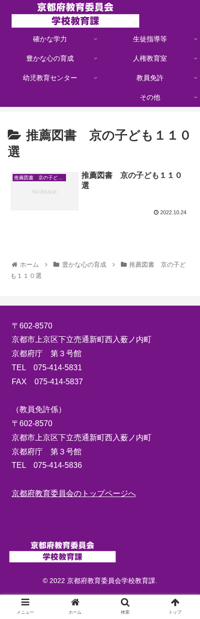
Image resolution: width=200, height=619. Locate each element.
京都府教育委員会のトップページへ (74, 493)
